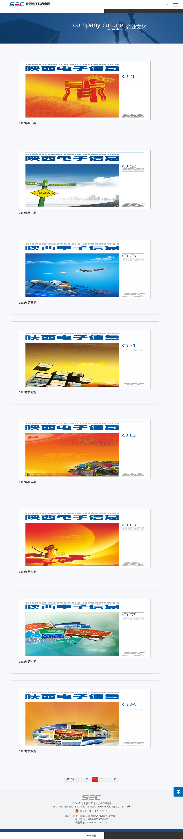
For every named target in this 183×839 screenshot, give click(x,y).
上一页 (84, 779)
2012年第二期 (27, 212)
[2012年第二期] (84, 179)
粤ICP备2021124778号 (118, 806)
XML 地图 (91, 835)
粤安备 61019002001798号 (94, 811)
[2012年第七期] (84, 628)
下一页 (112, 779)
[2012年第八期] (84, 718)
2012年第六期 (27, 571)
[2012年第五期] (84, 449)
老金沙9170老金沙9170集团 (96, 803)
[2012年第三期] (84, 269)
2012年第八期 (27, 751)
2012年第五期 (27, 482)
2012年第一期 (27, 123)
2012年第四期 (27, 392)
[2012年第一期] (84, 90)
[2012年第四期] (84, 359)
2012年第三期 (27, 302)
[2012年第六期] (84, 538)
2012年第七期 (27, 661)
